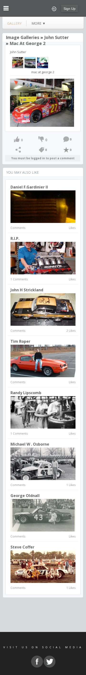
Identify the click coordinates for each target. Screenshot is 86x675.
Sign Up (69, 9)
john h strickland (27, 290)
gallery (14, 23)
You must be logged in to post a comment (43, 158)
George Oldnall (25, 495)
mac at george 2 (27, 43)
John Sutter (56, 37)
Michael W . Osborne (30, 444)
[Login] (54, 8)
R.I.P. (15, 238)
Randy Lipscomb (26, 392)
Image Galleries (22, 37)
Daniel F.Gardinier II (29, 187)
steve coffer (22, 547)
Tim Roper (20, 341)
